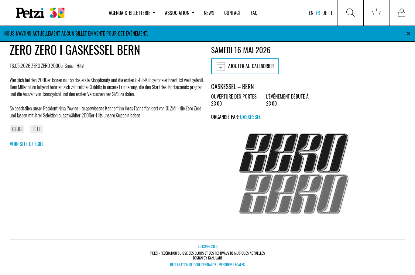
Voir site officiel (27, 144)
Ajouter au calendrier (251, 66)
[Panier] (376, 13)
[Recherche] (350, 13)
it (331, 12)
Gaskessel (250, 116)
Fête (37, 129)
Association (177, 12)
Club (17, 129)
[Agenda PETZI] (57, 13)
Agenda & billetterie (129, 12)
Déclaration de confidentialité (193, 264)
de (324, 12)
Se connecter (208, 246)
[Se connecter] (402, 13)
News (209, 12)
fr (318, 12)
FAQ (254, 12)
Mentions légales (232, 264)
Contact (232, 12)
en (311, 12)
